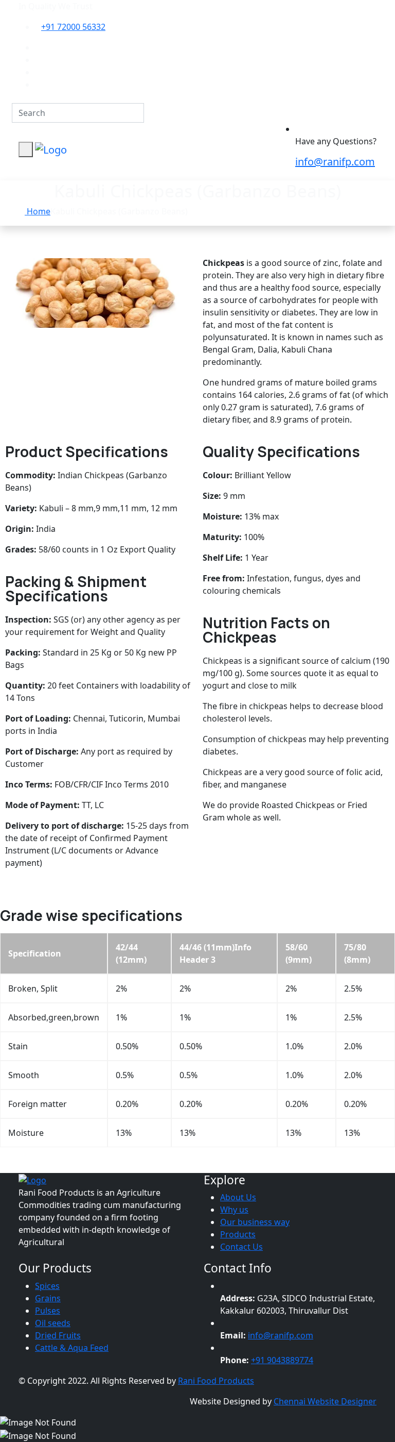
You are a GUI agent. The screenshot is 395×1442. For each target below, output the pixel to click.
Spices (47, 1286)
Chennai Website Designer (325, 1401)
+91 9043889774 (282, 1360)
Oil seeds (52, 1323)
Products (238, 1234)
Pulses (47, 1310)
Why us (234, 1209)
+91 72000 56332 (73, 26)
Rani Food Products (216, 1380)
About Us (238, 1197)
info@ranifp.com (335, 162)
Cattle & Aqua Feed (72, 1347)
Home (37, 211)
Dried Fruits (58, 1335)
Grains (48, 1298)
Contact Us (241, 1246)
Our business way (255, 1222)
